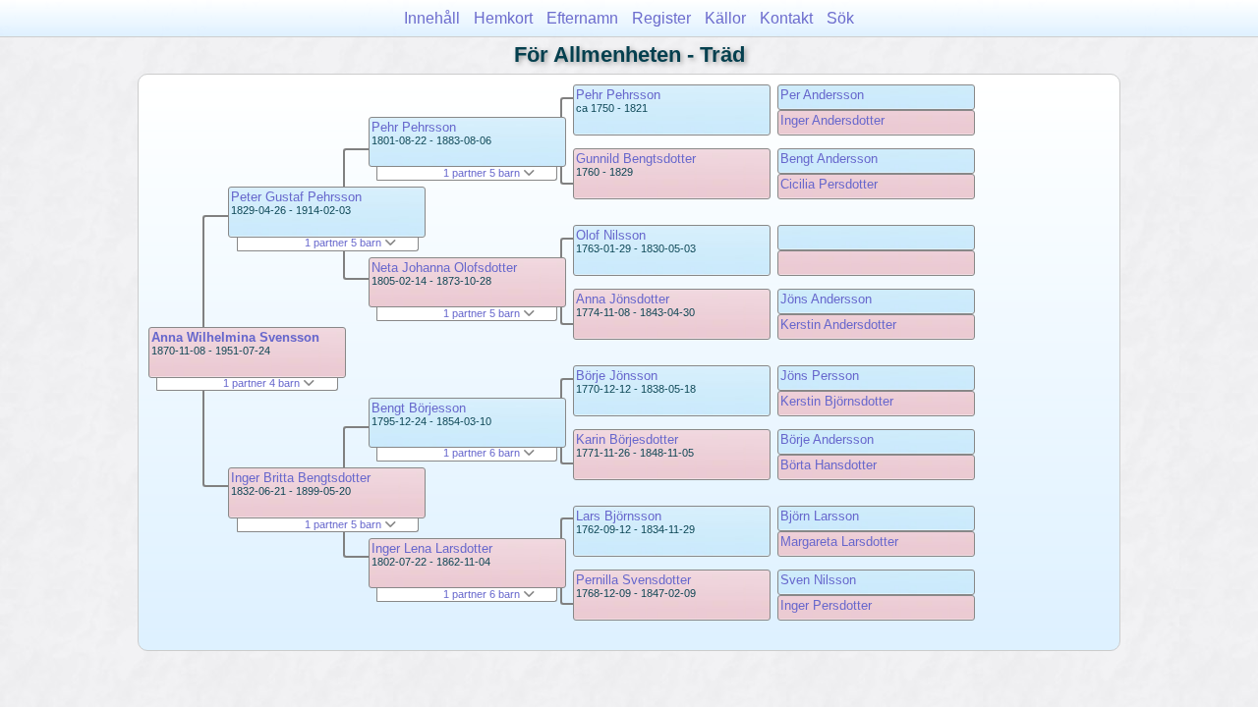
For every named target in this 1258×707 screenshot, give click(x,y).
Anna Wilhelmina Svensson (235, 337)
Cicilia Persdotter (829, 184)
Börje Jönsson (617, 375)
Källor (725, 18)
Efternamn (582, 18)
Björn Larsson (819, 516)
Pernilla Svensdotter (633, 579)
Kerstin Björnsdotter (836, 401)
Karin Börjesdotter (627, 439)
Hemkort (503, 18)
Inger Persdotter (826, 605)
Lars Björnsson (618, 516)
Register (661, 18)
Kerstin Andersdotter (838, 324)
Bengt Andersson (829, 158)
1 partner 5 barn (344, 242)
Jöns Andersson (826, 299)
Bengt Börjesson (419, 408)
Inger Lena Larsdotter (432, 548)
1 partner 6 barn (483, 453)
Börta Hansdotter (828, 465)
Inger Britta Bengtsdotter (301, 477)
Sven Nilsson (818, 579)
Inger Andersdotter (832, 120)
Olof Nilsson (611, 235)
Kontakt (786, 18)
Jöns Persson (819, 375)
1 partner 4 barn (263, 383)
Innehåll (432, 18)
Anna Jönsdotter (622, 299)
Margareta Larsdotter (839, 541)
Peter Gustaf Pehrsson (296, 197)
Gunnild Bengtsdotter (636, 158)
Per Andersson (822, 94)
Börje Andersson (827, 439)
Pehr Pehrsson (414, 127)
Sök (840, 18)
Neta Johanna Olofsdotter (444, 267)
